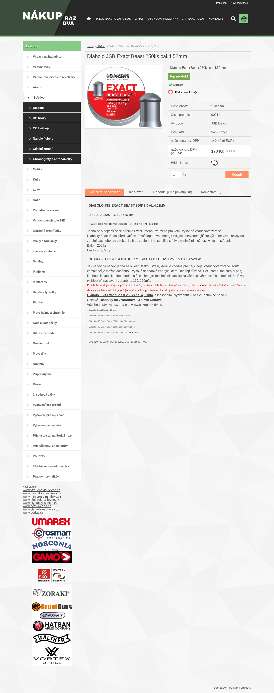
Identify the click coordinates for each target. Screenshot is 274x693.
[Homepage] (88, 18)
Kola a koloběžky (45, 323)
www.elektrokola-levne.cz (41, 499)
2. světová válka (44, 394)
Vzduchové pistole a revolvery (54, 77)
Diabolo (38, 107)
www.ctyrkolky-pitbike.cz (40, 503)
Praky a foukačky (45, 241)
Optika (37, 169)
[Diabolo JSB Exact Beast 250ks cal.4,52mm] (123, 66)
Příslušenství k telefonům (50, 445)
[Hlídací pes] (214, 161)
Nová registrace (239, 3)
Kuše (36, 179)
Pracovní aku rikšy (46, 476)
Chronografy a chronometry (52, 159)
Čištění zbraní (42, 148)
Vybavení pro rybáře (47, 425)
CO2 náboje (41, 128)
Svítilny (38, 261)
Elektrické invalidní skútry (51, 466)
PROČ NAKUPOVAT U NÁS (113, 18)
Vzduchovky (41, 66)
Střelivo (39, 97)
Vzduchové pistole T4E (49, 220)
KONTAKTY (216, 18)
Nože (36, 200)
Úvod (90, 46)
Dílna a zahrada (44, 333)
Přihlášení (221, 3)
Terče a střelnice (44, 251)
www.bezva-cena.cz (37, 506)
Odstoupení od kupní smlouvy (232, 687)
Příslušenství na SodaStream (53, 435)
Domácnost (41, 343)
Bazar (37, 384)
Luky (36, 189)
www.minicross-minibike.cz (42, 496)
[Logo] (49, 18)
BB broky (39, 118)
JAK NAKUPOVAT (193, 18)
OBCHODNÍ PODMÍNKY (162, 18)
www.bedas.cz (33, 512)
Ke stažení (136, 192)
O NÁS (139, 18)
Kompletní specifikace (104, 192)
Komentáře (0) (211, 192)
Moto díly (39, 353)
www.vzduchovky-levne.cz (41, 490)
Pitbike (38, 302)
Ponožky (39, 456)
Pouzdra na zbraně (46, 210)
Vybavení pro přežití (47, 404)
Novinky (38, 363)
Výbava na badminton (48, 56)
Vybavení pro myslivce (48, 415)
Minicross (40, 282)
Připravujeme (42, 374)
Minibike (39, 271)
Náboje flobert (43, 138)
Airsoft (38, 87)
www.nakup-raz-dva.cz (147, 304)
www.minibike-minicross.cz (42, 493)
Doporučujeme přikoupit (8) (172, 192)
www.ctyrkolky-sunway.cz (41, 509)
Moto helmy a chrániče (49, 312)
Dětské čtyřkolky (44, 292)
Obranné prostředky (47, 230)
